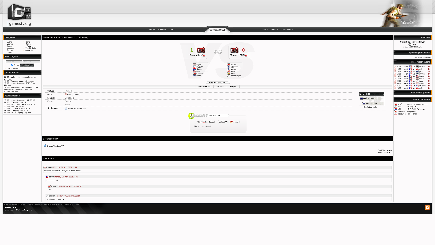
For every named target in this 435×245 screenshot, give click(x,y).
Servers (10, 50)
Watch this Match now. (77, 109)
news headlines (12, 96)
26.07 (399, 88)
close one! (412, 114)
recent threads (12, 72)
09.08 (399, 81)
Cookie (16, 65)
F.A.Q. (28, 46)
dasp (414, 44)
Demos (28, 44)
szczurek (402, 114)
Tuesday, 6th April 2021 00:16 (70, 186)
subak (421, 79)
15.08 (399, 71)
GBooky (151, 29)
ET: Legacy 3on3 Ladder (21, 108)
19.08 (399, 69)
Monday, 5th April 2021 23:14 (65, 167)
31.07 (399, 86)
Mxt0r (406, 67)
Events (10, 42)
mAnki (421, 67)
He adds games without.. (418, 104)
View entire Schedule (422, 57)
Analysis (233, 86)
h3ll (399, 109)
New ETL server (17, 106)
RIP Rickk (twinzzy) (416, 109)
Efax (400, 107)
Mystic (422, 83)
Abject (200, 122)
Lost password (13, 68)
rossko (50, 167)
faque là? (412, 111)
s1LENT (236, 122)
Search (10, 44)
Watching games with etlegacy (23, 81)
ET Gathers (69, 98)
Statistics (220, 86)
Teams (9, 46)
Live (171, 29)
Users (9, 52)
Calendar (162, 29)
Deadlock (14, 91)
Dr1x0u (422, 86)
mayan (52, 196)
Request (274, 29)
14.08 (399, 74)
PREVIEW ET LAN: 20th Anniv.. (23, 104)
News (27, 42)
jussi (421, 71)
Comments (48, 159)
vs (414, 67)
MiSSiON (401, 111)
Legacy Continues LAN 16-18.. (23, 100)
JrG (421, 88)
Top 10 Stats (30, 48)
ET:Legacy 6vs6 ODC (20, 110)
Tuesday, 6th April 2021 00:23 (67, 196)
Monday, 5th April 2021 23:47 (66, 177)
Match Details (204, 86)
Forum (265, 29)
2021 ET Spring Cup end (21, 112)
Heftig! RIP (412, 107)
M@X (51, 177)
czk (420, 69)
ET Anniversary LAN (19, 102)
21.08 (399, 67)
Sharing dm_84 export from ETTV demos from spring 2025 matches (21, 88)
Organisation (287, 29)
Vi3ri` (400, 104)
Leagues (10, 48)
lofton (421, 76)
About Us (29, 50)
